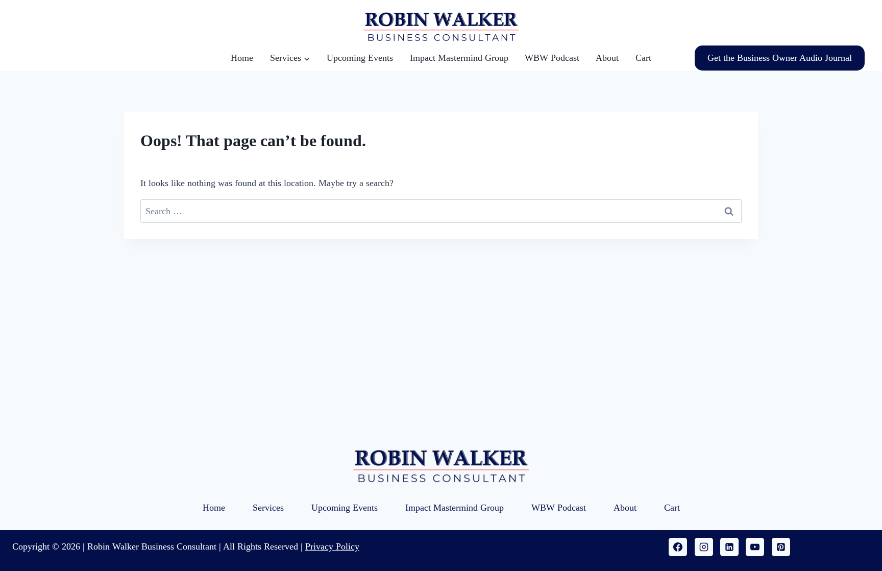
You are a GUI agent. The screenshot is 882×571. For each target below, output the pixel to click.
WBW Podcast (552, 58)
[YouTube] (755, 547)
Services (268, 508)
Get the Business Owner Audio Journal (779, 58)
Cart (643, 58)
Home (242, 58)
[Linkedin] (729, 547)
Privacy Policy (332, 546)
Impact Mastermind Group (459, 58)
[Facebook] (678, 547)
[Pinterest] (781, 547)
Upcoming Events (360, 58)
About (607, 58)
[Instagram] (704, 547)
